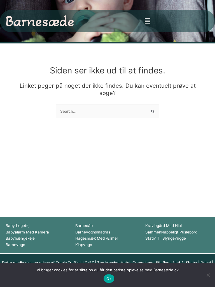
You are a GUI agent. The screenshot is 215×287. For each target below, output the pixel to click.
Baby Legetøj (17, 225)
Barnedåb (84, 225)
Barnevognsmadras (92, 232)
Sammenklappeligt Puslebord (171, 232)
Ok (108, 278)
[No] (208, 275)
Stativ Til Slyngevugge (165, 238)
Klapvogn (83, 244)
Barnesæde (39, 20)
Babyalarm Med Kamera (27, 232)
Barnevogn (15, 244)
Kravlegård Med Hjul (163, 225)
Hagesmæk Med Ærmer (96, 238)
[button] (147, 21)
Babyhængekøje (20, 238)
